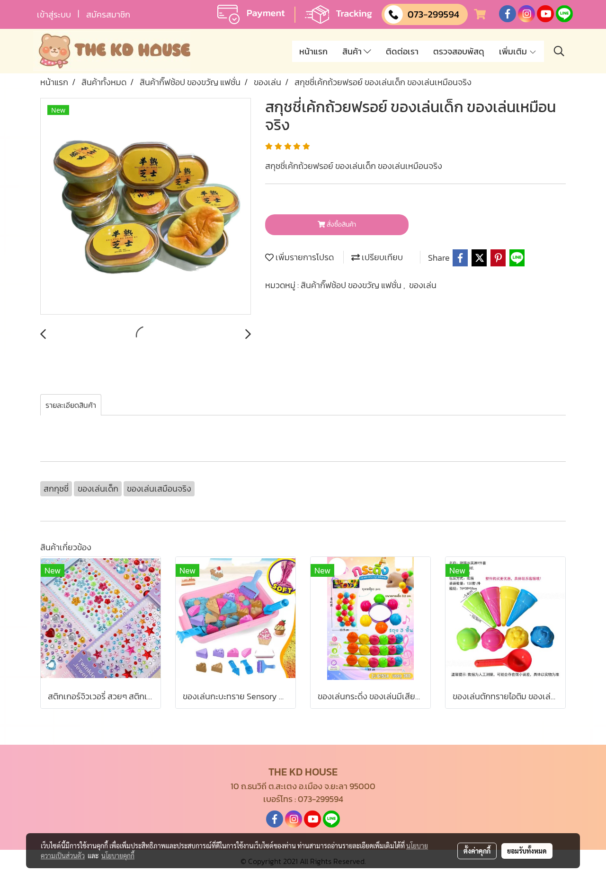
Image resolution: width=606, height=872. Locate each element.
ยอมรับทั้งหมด (527, 850)
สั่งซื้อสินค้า (340, 224)
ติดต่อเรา (402, 51)
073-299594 (320, 799)
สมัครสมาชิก (108, 14)
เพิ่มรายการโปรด (304, 257)
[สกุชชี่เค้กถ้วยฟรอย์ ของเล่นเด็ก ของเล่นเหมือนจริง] (145, 206)
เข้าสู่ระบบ (54, 14)
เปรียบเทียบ (381, 257)
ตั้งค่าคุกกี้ (476, 850)
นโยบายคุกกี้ (117, 855)
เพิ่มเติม (514, 51)
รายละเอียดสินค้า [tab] (70, 405)
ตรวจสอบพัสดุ (458, 51)
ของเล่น (423, 285)
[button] (559, 51)
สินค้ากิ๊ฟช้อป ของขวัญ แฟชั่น (352, 285)
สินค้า (353, 51)
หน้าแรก (313, 51)
